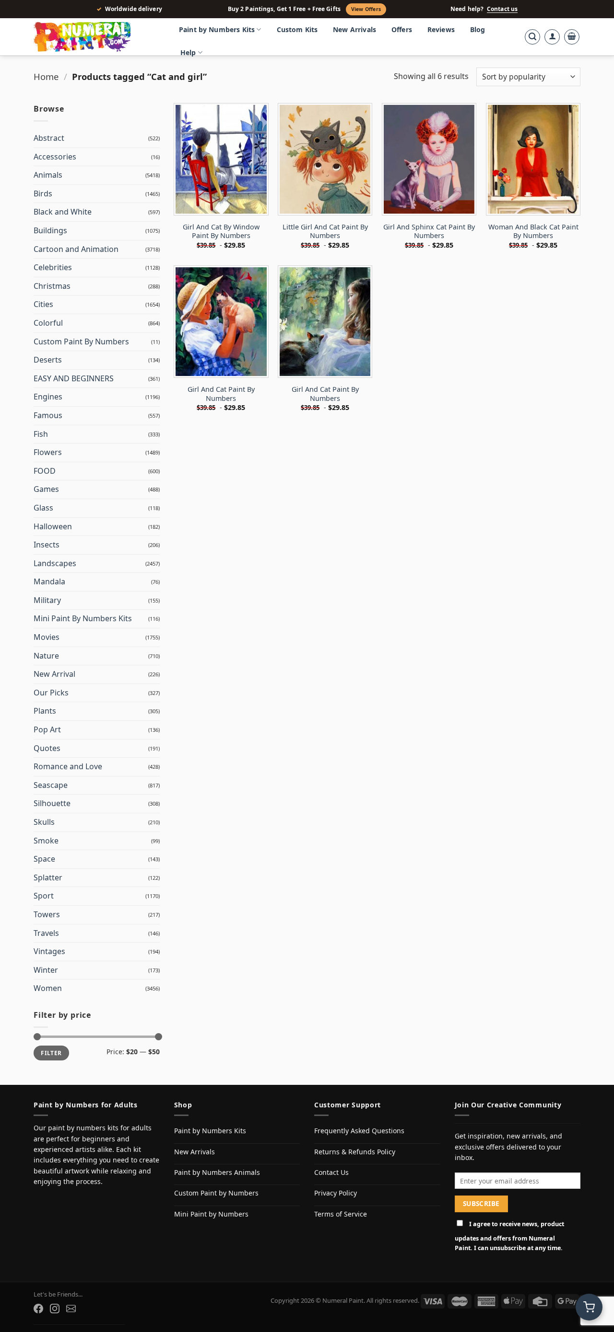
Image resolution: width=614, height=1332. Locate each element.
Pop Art (47, 729)
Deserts (48, 359)
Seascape (51, 785)
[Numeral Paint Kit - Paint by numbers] (96, 37)
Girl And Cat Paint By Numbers (221, 394)
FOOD (45, 471)
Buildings (50, 230)
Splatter (48, 877)
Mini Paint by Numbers (211, 1213)
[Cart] (571, 37)
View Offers (366, 9)
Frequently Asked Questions (359, 1130)
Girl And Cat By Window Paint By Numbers (221, 231)
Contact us (502, 9)
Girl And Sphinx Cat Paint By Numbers (429, 231)
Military (47, 600)
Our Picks (51, 692)
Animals (48, 175)
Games (46, 489)
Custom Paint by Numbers (216, 1192)
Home (46, 76)
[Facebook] (38, 1308)
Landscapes (55, 563)
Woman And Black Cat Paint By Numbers (533, 231)
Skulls (44, 822)
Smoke (46, 840)
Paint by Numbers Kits (217, 29)
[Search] (532, 37)
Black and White (63, 211)
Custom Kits (297, 29)
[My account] (552, 37)
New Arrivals (354, 29)
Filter (51, 1053)
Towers (47, 914)
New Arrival (54, 674)
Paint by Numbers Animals (217, 1172)
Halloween (53, 526)
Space (44, 859)
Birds (43, 193)
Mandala (49, 581)
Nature (46, 655)
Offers (401, 29)
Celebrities (53, 267)
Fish (41, 434)
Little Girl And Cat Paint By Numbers (325, 231)
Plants (45, 711)
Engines (48, 396)
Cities (43, 304)
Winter (46, 970)
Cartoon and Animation (76, 249)
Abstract (49, 138)
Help (188, 52)
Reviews (441, 29)
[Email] (71, 1308)
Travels (46, 933)
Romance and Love (68, 766)
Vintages (49, 951)
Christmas (52, 286)
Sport (44, 895)
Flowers (48, 452)
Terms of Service (340, 1213)
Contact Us (331, 1172)
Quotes (47, 748)
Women (48, 988)
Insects (46, 544)
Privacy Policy (335, 1192)
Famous (48, 415)
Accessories (55, 156)
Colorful (48, 323)
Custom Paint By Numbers (81, 341)
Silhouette (52, 803)
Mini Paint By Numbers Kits (83, 618)
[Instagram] (54, 1308)
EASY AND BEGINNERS (74, 378)
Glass (43, 507)
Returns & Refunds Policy (354, 1151)
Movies (46, 637)
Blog (477, 29)
